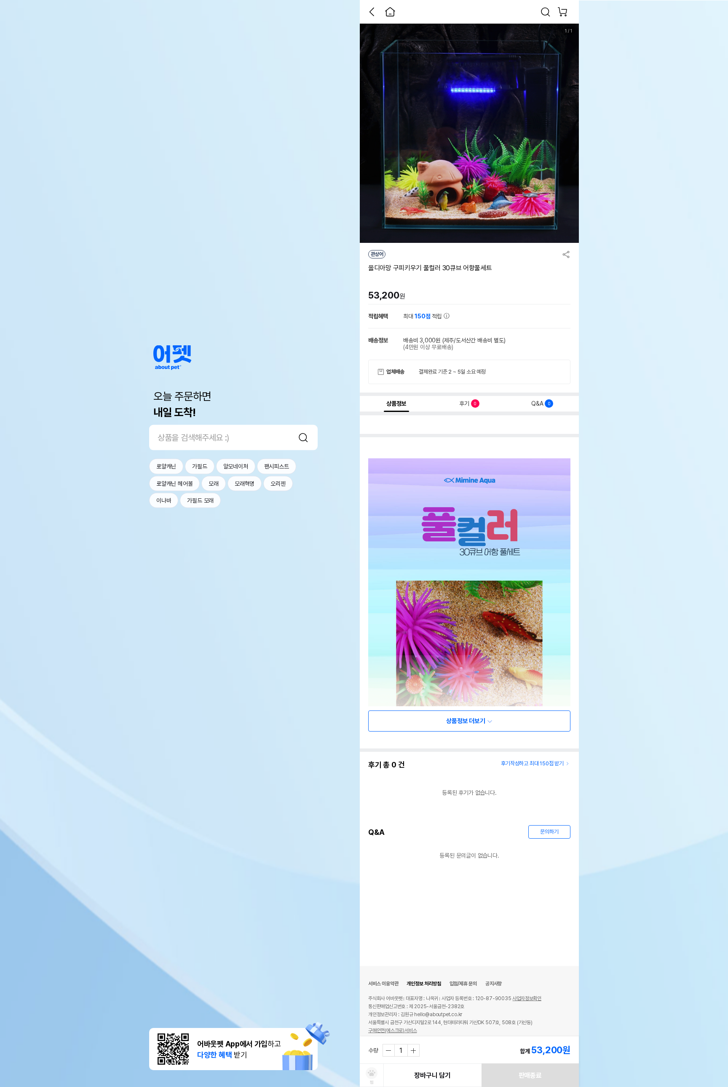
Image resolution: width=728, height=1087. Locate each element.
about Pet (172, 357)
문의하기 (549, 832)
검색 (303, 437)
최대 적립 (423, 316)
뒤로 (371, 12)
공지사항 (493, 984)
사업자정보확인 (526, 998)
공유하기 (566, 254)
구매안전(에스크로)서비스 (392, 1030)
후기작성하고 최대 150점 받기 (532, 763)
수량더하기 (413, 1050)
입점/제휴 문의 (463, 984)
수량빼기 (389, 1050)
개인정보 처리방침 (424, 984)
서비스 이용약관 (383, 984)
